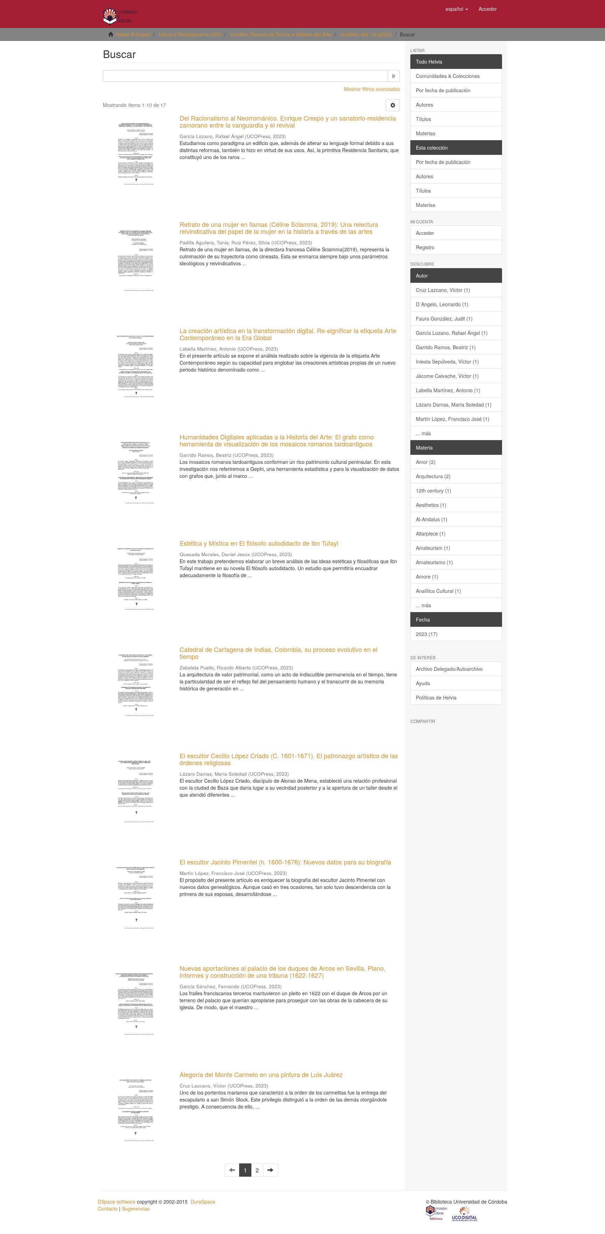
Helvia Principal (133, 34)
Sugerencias (135, 1208)
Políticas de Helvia (436, 697)
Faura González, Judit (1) (444, 318)
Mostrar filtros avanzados (372, 88)
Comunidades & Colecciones (448, 75)
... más (423, 433)
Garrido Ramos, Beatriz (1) (446, 347)
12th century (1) (433, 490)
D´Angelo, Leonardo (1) (442, 304)
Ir (393, 75)
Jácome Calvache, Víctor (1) (447, 375)
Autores (424, 104)
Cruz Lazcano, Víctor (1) (443, 289)
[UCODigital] (465, 1213)
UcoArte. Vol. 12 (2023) (366, 34)
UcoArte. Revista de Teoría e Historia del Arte (280, 34)
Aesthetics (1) (431, 504)
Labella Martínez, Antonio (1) (448, 390)
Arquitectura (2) (433, 476)
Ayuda (423, 683)
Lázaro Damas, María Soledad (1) (454, 404)
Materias (425, 133)
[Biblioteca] (437, 1213)
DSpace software (116, 1201)
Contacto (108, 1208)
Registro (425, 247)
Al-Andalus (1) (431, 519)
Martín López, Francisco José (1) (452, 418)
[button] (456, 8)
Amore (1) (427, 576)
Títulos (423, 118)
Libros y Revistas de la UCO (190, 34)
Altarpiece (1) (431, 533)
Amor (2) (426, 461)
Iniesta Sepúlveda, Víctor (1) (447, 361)
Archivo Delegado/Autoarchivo (449, 668)
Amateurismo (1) (434, 562)
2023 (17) (427, 633)
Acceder (425, 232)
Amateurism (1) (433, 547)
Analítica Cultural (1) (438, 590)
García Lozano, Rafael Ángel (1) (452, 332)
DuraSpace (202, 1201)
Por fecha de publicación (443, 90)
